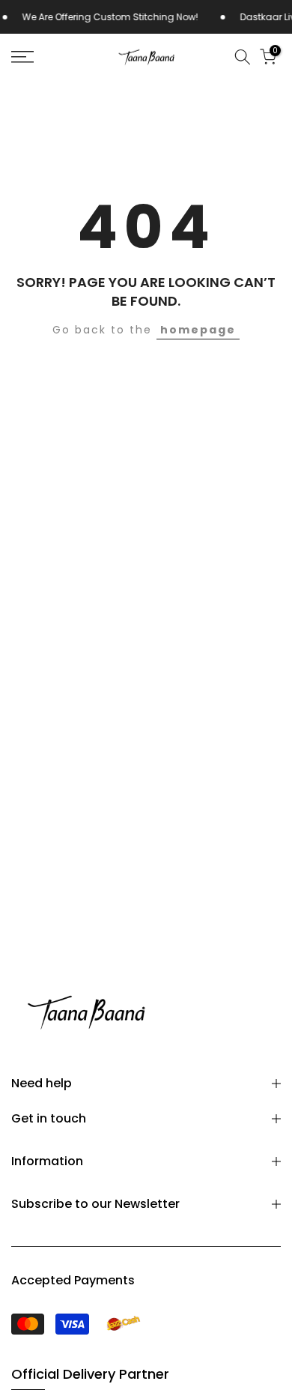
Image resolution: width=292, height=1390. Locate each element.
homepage (198, 329)
